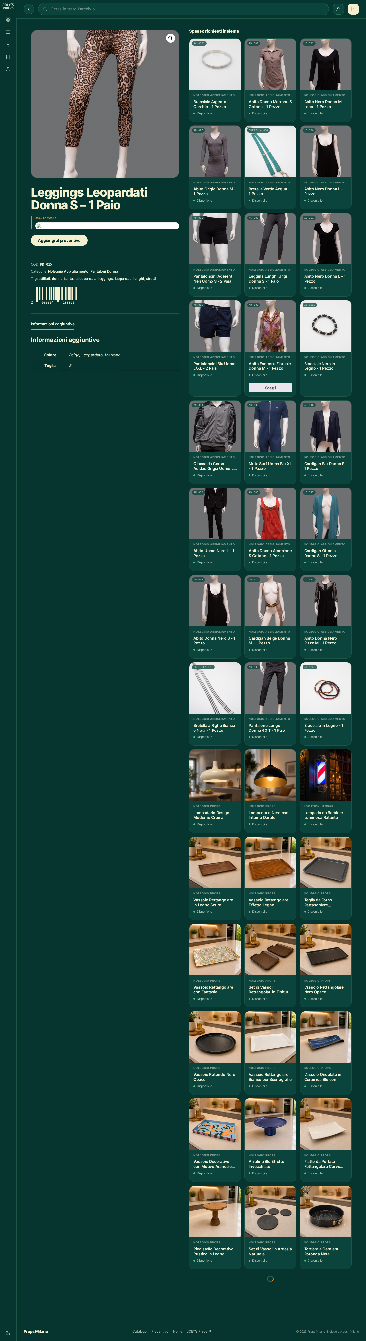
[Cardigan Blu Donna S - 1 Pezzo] (326, 426)
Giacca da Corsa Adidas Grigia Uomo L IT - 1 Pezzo (213, 466)
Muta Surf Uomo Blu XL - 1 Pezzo (270, 466)
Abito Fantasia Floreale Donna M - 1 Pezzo (270, 366)
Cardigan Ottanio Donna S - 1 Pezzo (321, 553)
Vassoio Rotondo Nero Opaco (214, 1077)
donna (57, 278)
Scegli (270, 387)
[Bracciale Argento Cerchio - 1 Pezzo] (215, 64)
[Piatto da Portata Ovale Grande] (270, 1298)
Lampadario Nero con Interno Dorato (269, 815)
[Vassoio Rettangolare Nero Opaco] (326, 949)
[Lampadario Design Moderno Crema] (215, 775)
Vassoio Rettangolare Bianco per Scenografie (270, 1077)
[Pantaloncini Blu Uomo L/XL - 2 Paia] (215, 326)
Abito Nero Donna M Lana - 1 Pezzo (323, 104)
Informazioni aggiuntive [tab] (53, 323)
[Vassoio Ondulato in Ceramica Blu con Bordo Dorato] (326, 1037)
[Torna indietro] (29, 9)
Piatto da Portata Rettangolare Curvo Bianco (322, 1164)
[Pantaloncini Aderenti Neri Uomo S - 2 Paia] (215, 238)
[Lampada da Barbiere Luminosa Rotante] (326, 775)
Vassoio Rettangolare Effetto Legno (268, 902)
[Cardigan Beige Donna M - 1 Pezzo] (270, 600)
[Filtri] (8, 44)
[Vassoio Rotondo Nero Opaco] (215, 1037)
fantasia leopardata (80, 278)
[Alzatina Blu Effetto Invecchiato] (270, 1124)
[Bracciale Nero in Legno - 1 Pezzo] (326, 326)
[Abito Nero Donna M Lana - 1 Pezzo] (326, 64)
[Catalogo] (8, 19)
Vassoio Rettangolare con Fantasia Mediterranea (213, 990)
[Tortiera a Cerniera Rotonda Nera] (326, 1211)
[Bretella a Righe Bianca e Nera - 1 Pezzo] (215, 688)
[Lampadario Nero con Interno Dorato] (270, 775)
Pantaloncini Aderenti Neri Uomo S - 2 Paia (213, 279)
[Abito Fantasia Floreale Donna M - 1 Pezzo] (270, 326)
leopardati (123, 278)
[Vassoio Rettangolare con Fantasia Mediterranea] (215, 949)
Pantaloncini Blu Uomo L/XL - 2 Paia (214, 366)
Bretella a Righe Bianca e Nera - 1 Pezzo (214, 728)
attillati (44, 278)
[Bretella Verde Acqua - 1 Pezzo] (270, 151)
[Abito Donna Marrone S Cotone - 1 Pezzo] (270, 64)
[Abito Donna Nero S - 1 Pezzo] (215, 600)
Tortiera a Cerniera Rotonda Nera (321, 1251)
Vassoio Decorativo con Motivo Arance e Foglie (212, 1164)
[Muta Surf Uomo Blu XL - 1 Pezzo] (270, 426)
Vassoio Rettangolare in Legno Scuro (213, 902)
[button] (170, 38)
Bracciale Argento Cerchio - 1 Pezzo (209, 104)
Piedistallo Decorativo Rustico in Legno (213, 1251)
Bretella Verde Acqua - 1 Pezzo (269, 191)
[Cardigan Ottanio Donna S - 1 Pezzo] (326, 513)
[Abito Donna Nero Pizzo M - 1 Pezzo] (326, 600)
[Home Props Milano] (8, 6)
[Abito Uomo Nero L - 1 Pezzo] (215, 513)
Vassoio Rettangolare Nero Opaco (324, 990)
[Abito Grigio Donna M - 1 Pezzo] (215, 151)
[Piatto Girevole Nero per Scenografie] (215, 1298)
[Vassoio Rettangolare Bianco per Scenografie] (270, 1037)
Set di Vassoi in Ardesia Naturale (270, 1251)
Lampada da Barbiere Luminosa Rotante (323, 815)
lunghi (138, 278)
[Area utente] (8, 69)
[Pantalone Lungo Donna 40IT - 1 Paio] (270, 688)
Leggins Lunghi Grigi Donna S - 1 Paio (268, 279)
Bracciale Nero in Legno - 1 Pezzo (319, 366)
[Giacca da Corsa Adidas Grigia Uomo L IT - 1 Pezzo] (215, 426)
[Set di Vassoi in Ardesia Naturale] (270, 1211)
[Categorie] (8, 32)
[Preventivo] (8, 56)
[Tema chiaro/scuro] (8, 1332)
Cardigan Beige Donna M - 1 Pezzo (269, 641)
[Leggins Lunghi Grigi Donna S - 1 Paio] (270, 238)
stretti (151, 278)
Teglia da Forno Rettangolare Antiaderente (318, 902)
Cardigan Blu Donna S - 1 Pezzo (325, 466)
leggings (105, 278)
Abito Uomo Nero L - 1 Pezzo (213, 553)
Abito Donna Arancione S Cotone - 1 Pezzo (270, 553)
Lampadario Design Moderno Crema (211, 815)
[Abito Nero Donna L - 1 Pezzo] (326, 151)
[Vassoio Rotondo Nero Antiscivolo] (326, 1298)
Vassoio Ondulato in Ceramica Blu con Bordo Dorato (323, 1077)
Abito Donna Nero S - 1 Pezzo (214, 641)
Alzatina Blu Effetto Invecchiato (266, 1164)
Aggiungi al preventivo (59, 240)
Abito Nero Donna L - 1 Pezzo (325, 191)
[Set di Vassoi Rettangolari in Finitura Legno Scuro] (270, 949)
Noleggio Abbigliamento (68, 271)
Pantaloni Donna (104, 271)
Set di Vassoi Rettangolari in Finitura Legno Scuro (269, 990)
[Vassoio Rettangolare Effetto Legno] (270, 862)
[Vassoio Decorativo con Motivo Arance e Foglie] (215, 1124)
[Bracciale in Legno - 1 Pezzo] (326, 688)
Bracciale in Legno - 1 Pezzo (323, 728)
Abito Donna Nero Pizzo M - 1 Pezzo (320, 641)
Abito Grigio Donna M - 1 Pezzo (214, 191)
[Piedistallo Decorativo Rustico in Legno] (215, 1211)
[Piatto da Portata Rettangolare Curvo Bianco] (326, 1124)
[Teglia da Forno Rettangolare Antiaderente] (326, 862)
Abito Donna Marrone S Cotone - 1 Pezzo (270, 104)
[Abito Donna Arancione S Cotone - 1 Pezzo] (270, 513)
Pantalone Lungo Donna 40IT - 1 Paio (267, 728)
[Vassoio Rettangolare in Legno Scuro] (215, 862)
